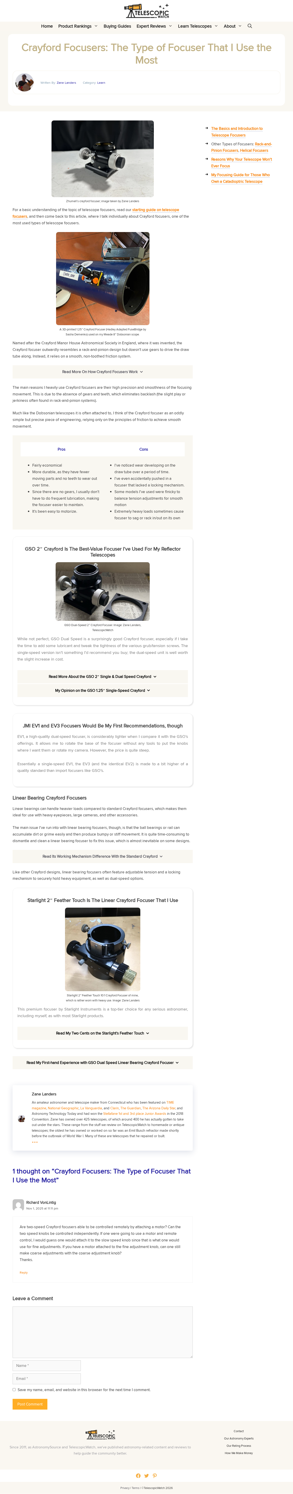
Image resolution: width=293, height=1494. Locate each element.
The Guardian (130, 1107)
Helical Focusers (254, 150)
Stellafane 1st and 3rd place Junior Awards (134, 1113)
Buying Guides (117, 26)
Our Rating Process (239, 1446)
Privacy (125, 1488)
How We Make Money (239, 1453)
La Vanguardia (91, 1107)
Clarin (114, 1107)
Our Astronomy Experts (239, 1438)
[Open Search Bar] (250, 26)
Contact (239, 1431)
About (230, 26)
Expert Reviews (151, 26)
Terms (135, 1488)
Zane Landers (66, 82)
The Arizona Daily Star (158, 1107)
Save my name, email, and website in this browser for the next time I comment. (84, 1389)
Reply (24, 1272)
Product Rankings (75, 26)
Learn (101, 82)
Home (47, 26)
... (35, 1139)
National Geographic (63, 1107)
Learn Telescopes (195, 26)
